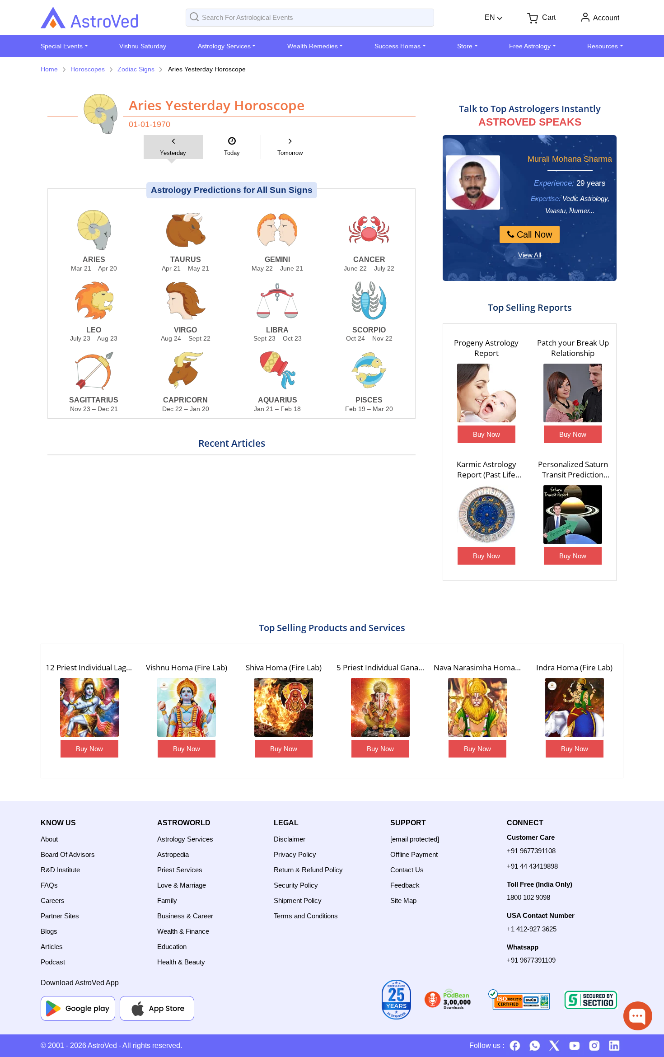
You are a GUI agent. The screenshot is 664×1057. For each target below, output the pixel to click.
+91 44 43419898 (532, 866)
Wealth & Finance (183, 931)
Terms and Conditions (306, 916)
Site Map (403, 900)
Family (167, 900)
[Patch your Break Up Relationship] (572, 394)
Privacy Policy (295, 854)
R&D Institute (60, 870)
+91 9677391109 (531, 960)
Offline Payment (414, 854)
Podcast (53, 962)
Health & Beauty (181, 962)
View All (529, 255)
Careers (53, 900)
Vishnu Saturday (142, 46)
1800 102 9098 (528, 897)
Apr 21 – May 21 (185, 264)
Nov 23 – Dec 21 (93, 404)
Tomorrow (290, 153)
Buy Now (486, 434)
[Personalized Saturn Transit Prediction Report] (572, 515)
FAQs (49, 885)
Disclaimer (289, 839)
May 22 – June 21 (277, 264)
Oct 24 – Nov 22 (369, 334)
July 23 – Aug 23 (93, 334)
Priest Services (179, 870)
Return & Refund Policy (308, 870)
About (49, 839)
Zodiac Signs (135, 69)
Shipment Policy (298, 900)
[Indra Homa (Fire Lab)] (574, 708)
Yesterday (173, 153)
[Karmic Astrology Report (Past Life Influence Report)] (486, 515)
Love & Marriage (181, 885)
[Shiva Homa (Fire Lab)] (283, 708)
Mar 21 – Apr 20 (94, 264)
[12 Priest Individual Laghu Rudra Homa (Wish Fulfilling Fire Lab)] (89, 708)
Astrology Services (185, 839)
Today (232, 153)
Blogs (49, 931)
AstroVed (102, 1045)
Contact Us (407, 870)
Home (49, 69)
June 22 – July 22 (369, 264)
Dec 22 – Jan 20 (185, 404)
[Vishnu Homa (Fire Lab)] (186, 708)
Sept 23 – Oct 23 (277, 334)
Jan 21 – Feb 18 (277, 404)
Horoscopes (87, 69)
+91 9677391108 (531, 851)
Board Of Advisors (68, 854)
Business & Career (185, 916)
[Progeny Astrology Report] (486, 394)
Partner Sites (60, 916)
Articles (52, 946)
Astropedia (173, 854)
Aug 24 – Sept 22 (185, 334)
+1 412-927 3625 (531, 929)
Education (172, 946)
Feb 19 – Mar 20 (369, 404)
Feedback (405, 885)
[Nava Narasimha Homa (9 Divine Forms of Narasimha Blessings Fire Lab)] (477, 708)
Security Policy (296, 885)
